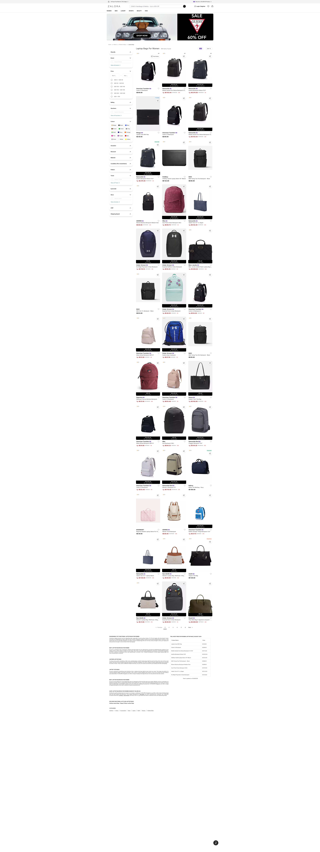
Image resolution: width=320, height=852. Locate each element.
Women (109, 10)
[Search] (184, 6)
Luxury (123, 10)
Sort (208, 48)
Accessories (123, 710)
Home (109, 44)
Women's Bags (122, 44)
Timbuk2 (121, 695)
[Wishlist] (208, 6)
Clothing (111, 710)
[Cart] (212, 6)
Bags (129, 710)
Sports (131, 10)
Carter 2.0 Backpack (176, 647)
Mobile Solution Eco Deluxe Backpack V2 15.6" (182, 650)
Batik (139, 710)
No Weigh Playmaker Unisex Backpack (180, 674)
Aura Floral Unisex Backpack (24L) (179, 668)
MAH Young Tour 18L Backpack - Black (180, 661)
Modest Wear (151, 710)
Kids (146, 10)
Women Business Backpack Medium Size (180, 664)
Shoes (116, 710)
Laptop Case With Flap (176, 644)
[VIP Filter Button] (200, 48)
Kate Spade (126, 695)
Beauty (139, 10)
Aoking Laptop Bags (114, 703)
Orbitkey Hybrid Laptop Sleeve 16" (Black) (181, 657)
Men (116, 10)
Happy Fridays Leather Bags (127, 703)
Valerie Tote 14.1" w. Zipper (177, 671)
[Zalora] (114, 6)
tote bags (142, 694)
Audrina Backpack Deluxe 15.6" (178, 654)
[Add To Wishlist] (158, 88)
